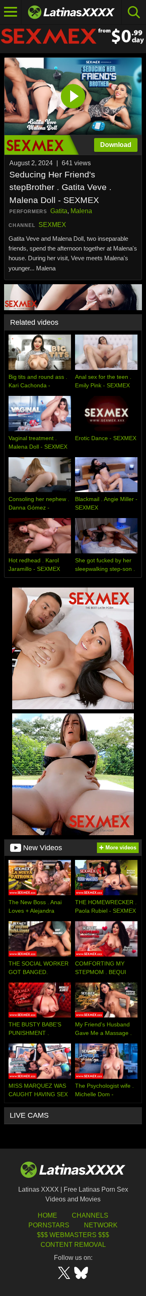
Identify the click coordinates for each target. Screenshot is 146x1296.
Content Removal (73, 1244)
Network (101, 1225)
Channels (90, 1215)
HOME (47, 1215)
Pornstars (48, 1225)
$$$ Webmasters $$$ (73, 1234)
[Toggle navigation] (10, 12)
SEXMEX (52, 224)
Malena (81, 210)
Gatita (58, 210)
